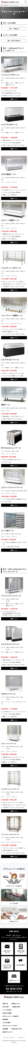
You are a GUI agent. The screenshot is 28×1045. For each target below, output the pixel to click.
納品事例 (5, 1019)
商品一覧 (5, 1003)
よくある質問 (6, 1022)
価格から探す (16, 1007)
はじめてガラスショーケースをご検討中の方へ (7, 966)
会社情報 (5, 1029)
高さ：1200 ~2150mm (14, 41)
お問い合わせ (7, 951)
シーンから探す (14, 903)
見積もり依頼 (20, 951)
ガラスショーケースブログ (10, 1026)
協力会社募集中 (21, 965)
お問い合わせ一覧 (16, 1029)
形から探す (6, 1007)
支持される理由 (7, 1013)
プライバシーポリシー (9, 1037)
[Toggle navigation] (25, 2)
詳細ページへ (14, 99)
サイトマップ (21, 1037)
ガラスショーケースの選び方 (14, 886)
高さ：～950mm (13, 28)
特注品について (14, 921)
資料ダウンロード (14, 980)
